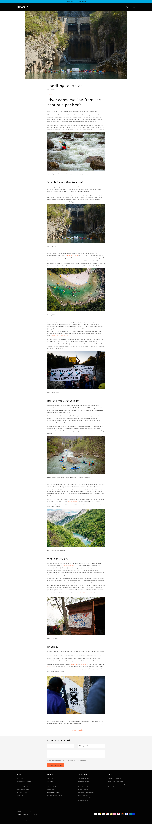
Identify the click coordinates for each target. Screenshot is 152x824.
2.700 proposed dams (71, 255)
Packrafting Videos (83, 800)
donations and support (87, 592)
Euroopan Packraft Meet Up (54, 795)
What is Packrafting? (83, 778)
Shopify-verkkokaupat (33, 820)
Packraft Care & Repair (84, 798)
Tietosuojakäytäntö (53, 819)
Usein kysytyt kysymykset (24, 781)
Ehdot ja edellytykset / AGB (115, 781)
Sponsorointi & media (23, 787)
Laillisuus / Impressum (114, 778)
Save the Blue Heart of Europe (60, 335)
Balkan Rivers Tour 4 (69, 565)
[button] (38, 7)
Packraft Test (81, 784)
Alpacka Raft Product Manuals (86, 792)
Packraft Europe (24, 820)
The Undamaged (73, 501)
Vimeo (49, 666)
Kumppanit (20, 795)
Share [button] (50, 94)
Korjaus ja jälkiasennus (23, 792)
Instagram (83, 664)
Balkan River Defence (53, 195)
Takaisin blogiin (77, 730)
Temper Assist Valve (83, 795)
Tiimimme (50, 781)
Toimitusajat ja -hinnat (23, 789)
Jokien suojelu (51, 789)
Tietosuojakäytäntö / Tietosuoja (116, 784)
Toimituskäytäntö (70, 819)
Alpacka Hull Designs (83, 787)
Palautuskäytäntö (43, 819)
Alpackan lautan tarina (53, 784)
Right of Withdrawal (113, 787)
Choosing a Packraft (83, 781)
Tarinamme (50, 778)
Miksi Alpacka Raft (52, 787)
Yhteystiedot (78, 819)
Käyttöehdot (61, 819)
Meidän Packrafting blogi (54, 792)
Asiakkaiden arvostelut (23, 784)
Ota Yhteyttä (20, 778)
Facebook (74, 664)
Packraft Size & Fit (83, 789)
